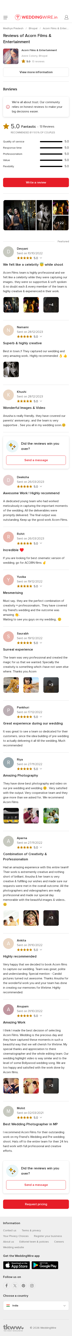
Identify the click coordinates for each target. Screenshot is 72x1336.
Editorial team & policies (34, 1241)
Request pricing (36, 1204)
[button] (36, 452)
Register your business (48, 1236)
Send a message (36, 460)
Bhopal (33, 28)
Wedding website (13, 1247)
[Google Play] (44, 1268)
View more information (36, 72)
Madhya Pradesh (13, 28)
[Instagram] (31, 1285)
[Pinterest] (23, 1285)
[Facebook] (6, 1285)
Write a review (36, 182)
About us (8, 1241)
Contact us (9, 1230)
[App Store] (16, 1268)
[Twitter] (15, 1285)
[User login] (66, 17)
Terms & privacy (31, 1230)
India (15, 1305)
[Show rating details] (40, 258)
